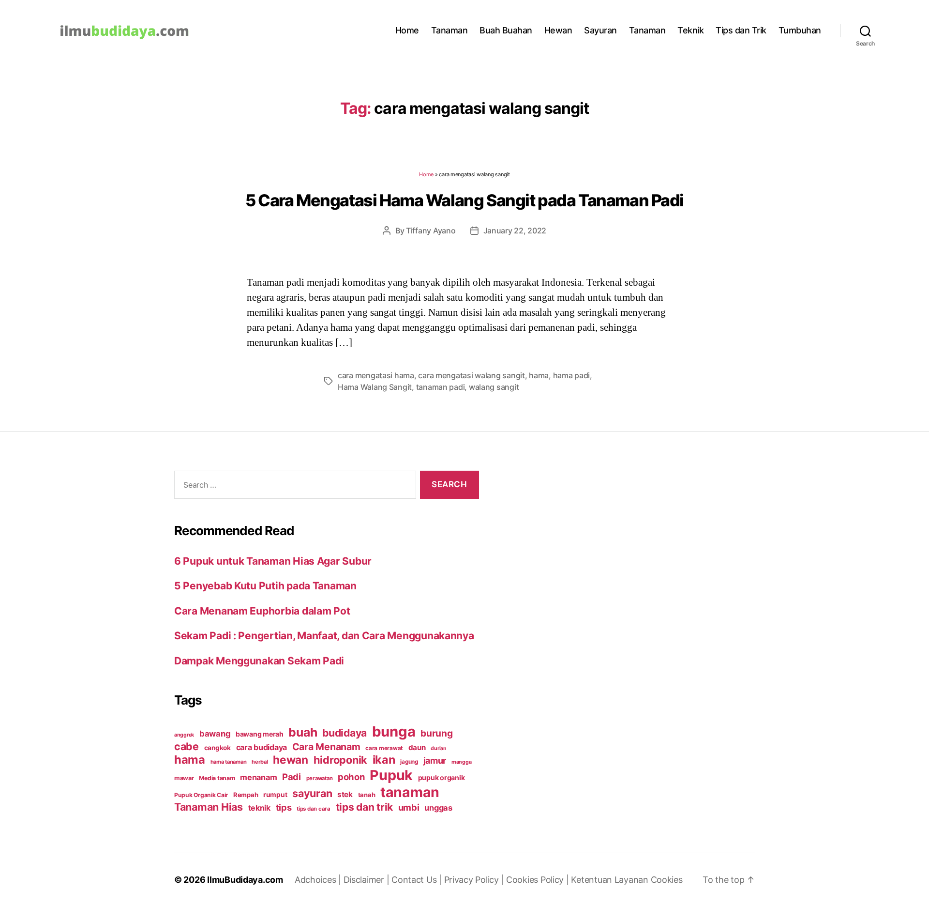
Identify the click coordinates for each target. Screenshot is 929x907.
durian (438, 748)
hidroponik (340, 759)
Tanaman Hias (208, 806)
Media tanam (217, 778)
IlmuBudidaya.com (245, 880)
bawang (214, 733)
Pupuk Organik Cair (201, 795)
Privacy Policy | (475, 880)
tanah (366, 795)
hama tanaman (228, 761)
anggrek (184, 735)
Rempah (245, 795)
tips (284, 807)
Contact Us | (417, 880)
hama (539, 375)
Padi (291, 776)
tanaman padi (440, 387)
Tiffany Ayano (431, 230)
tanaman (409, 792)
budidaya (344, 732)
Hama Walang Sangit (375, 387)
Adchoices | (319, 880)
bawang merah (260, 734)
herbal (260, 761)
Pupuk (391, 775)
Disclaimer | (368, 880)
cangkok (217, 748)
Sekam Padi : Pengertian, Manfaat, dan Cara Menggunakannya (324, 636)
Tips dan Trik (741, 30)
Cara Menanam (326, 747)
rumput (275, 795)
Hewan (558, 30)
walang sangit (494, 387)
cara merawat (384, 748)
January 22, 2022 (515, 230)
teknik (259, 808)
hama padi (571, 375)
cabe (186, 746)
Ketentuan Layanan (610, 880)
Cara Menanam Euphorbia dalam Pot (262, 611)
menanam (258, 777)
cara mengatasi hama (376, 375)
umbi (409, 807)
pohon (351, 776)
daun (417, 747)
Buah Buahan (505, 30)
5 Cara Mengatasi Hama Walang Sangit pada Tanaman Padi (464, 200)
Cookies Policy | (538, 880)
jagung (409, 761)
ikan (384, 760)
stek (345, 794)
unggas (438, 808)
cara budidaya (261, 747)
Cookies (667, 880)
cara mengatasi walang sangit (471, 375)
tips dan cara (313, 808)
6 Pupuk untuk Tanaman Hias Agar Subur (273, 561)
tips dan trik (364, 807)
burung (436, 733)
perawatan (319, 778)
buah (302, 732)
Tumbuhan (800, 30)
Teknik (690, 30)
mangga (461, 762)
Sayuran (600, 30)
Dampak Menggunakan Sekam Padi (259, 661)
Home (407, 30)
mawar (184, 778)
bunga (394, 731)
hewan (290, 759)
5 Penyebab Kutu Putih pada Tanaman (265, 586)
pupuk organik (441, 777)
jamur (435, 760)
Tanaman (449, 30)
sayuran (312, 793)
